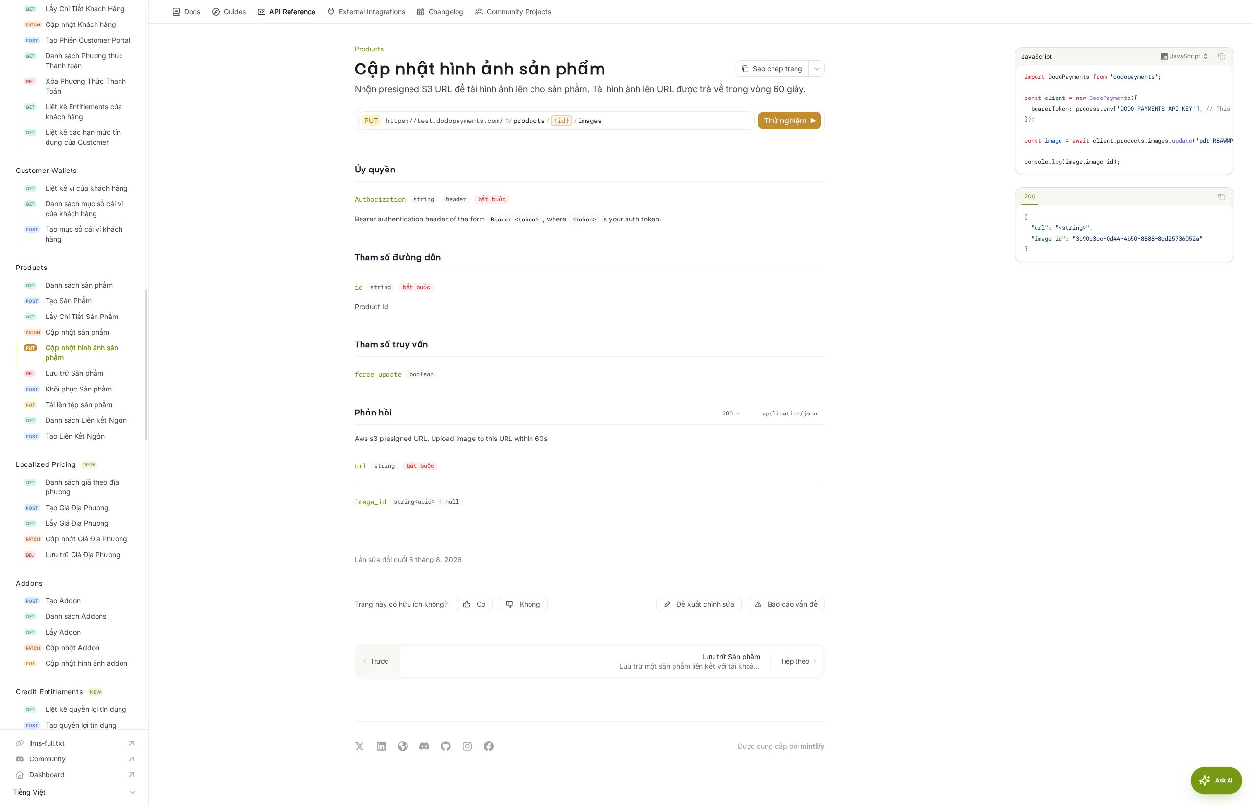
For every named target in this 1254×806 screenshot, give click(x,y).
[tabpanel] (1124, 233)
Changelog (446, 11)
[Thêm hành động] (816, 68)
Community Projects (519, 11)
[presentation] (74, 364)
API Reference (292, 11)
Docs (192, 11)
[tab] (1029, 196)
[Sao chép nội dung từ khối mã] (1221, 56)
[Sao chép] (745, 120)
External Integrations (372, 11)
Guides (235, 11)
